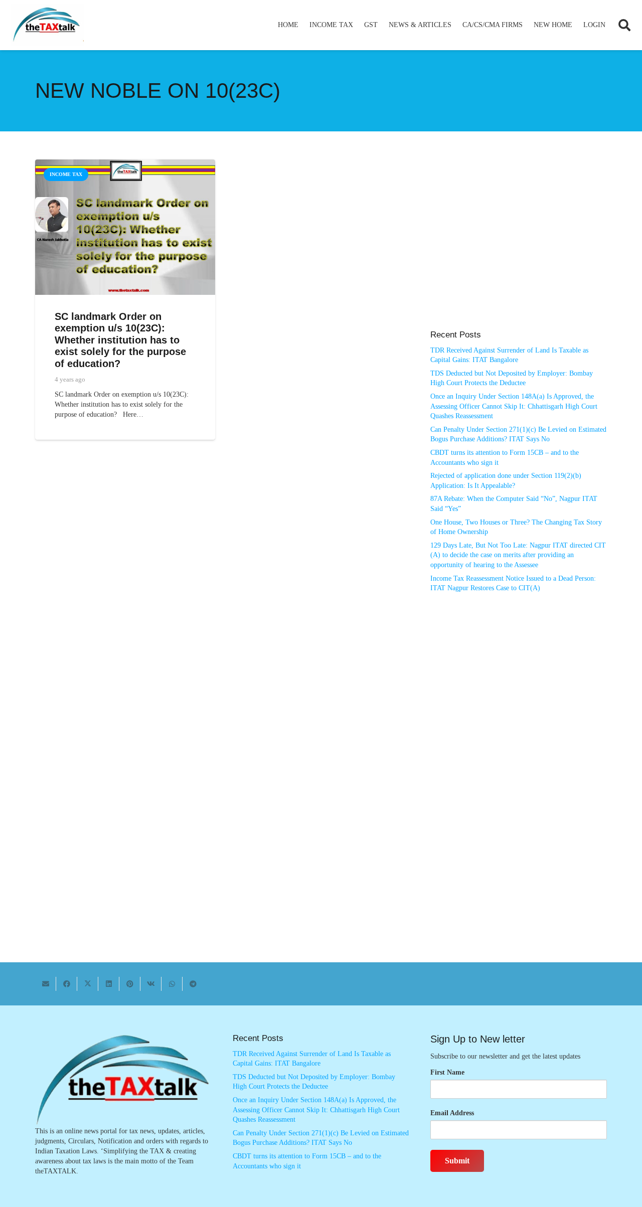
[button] (357, 25)
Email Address (452, 1113)
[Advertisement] (518, 250)
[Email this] (45, 984)
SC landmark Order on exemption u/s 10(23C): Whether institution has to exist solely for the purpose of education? (120, 340)
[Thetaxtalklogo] (47, 25)
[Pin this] (129, 984)
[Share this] (66, 984)
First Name (447, 1072)
